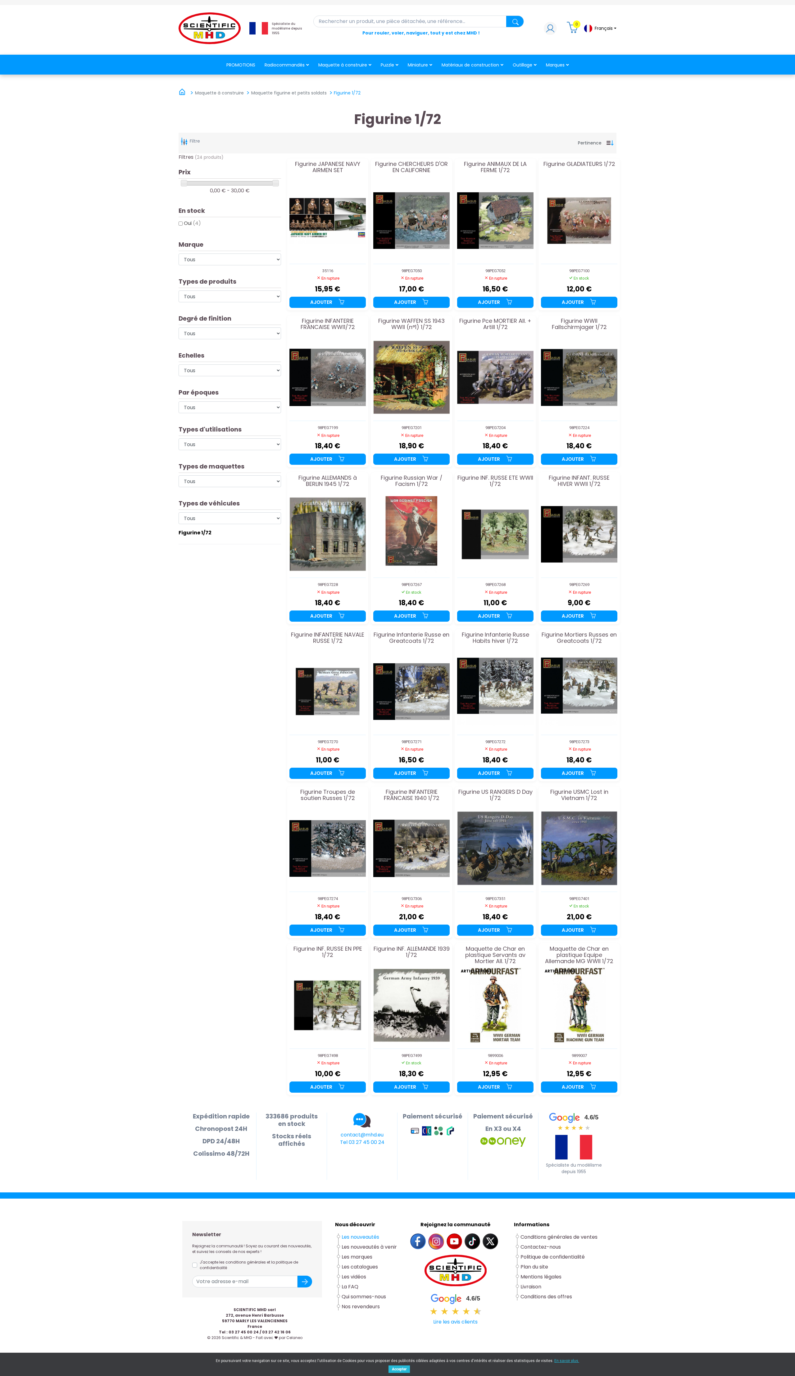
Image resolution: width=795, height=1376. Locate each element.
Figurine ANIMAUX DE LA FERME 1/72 (495, 167)
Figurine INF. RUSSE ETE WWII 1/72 (495, 481)
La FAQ (350, 1286)
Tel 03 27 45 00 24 (362, 1142)
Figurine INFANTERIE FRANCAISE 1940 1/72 (411, 795)
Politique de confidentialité (552, 1256)
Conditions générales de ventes (558, 1237)
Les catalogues (360, 1266)
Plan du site (534, 1266)
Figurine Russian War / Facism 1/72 (412, 481)
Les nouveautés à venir (369, 1246)
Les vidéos (354, 1276)
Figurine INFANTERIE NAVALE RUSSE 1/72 (327, 638)
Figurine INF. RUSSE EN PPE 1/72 (327, 952)
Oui (192, 223)
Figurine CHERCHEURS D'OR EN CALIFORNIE (411, 167)
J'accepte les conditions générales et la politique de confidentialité (249, 1264)
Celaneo (294, 1337)
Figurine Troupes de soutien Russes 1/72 (327, 795)
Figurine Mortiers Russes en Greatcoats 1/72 (579, 638)
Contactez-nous (540, 1246)
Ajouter (322, 302)
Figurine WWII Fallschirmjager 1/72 (579, 324)
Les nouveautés (360, 1237)
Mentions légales (540, 1276)
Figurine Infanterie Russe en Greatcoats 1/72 (411, 638)
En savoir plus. (566, 1361)
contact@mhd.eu (362, 1134)
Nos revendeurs (361, 1306)
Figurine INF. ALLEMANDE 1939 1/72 (412, 952)
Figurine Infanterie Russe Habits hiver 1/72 (495, 638)
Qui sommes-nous (364, 1296)
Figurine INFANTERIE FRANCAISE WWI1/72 (328, 324)
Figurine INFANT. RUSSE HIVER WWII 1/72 (579, 481)
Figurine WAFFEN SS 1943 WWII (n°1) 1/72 (411, 324)
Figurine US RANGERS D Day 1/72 (495, 795)
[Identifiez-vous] (550, 30)
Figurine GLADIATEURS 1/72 (579, 164)
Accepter (399, 1369)
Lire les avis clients (455, 1321)
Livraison (530, 1286)
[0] (573, 30)
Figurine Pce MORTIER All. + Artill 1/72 (495, 324)
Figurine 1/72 (195, 532)
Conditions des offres (546, 1296)
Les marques (357, 1256)
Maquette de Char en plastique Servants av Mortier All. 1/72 (495, 955)
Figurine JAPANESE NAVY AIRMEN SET (327, 167)
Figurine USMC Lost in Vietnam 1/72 (579, 795)
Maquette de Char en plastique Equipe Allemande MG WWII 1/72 (579, 955)
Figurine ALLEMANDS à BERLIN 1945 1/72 (327, 481)
